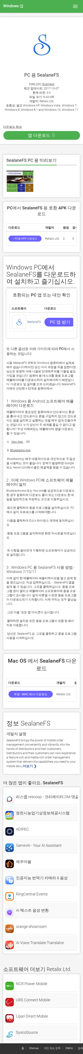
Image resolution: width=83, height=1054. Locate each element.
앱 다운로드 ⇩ (42, 135)
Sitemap (34, 1048)
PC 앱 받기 (60, 322)
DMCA (69, 1048)
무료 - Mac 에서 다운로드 (30, 694)
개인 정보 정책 (52, 1048)
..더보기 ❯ (29, 766)
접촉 (80, 1048)
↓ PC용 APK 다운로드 (25, 238)
